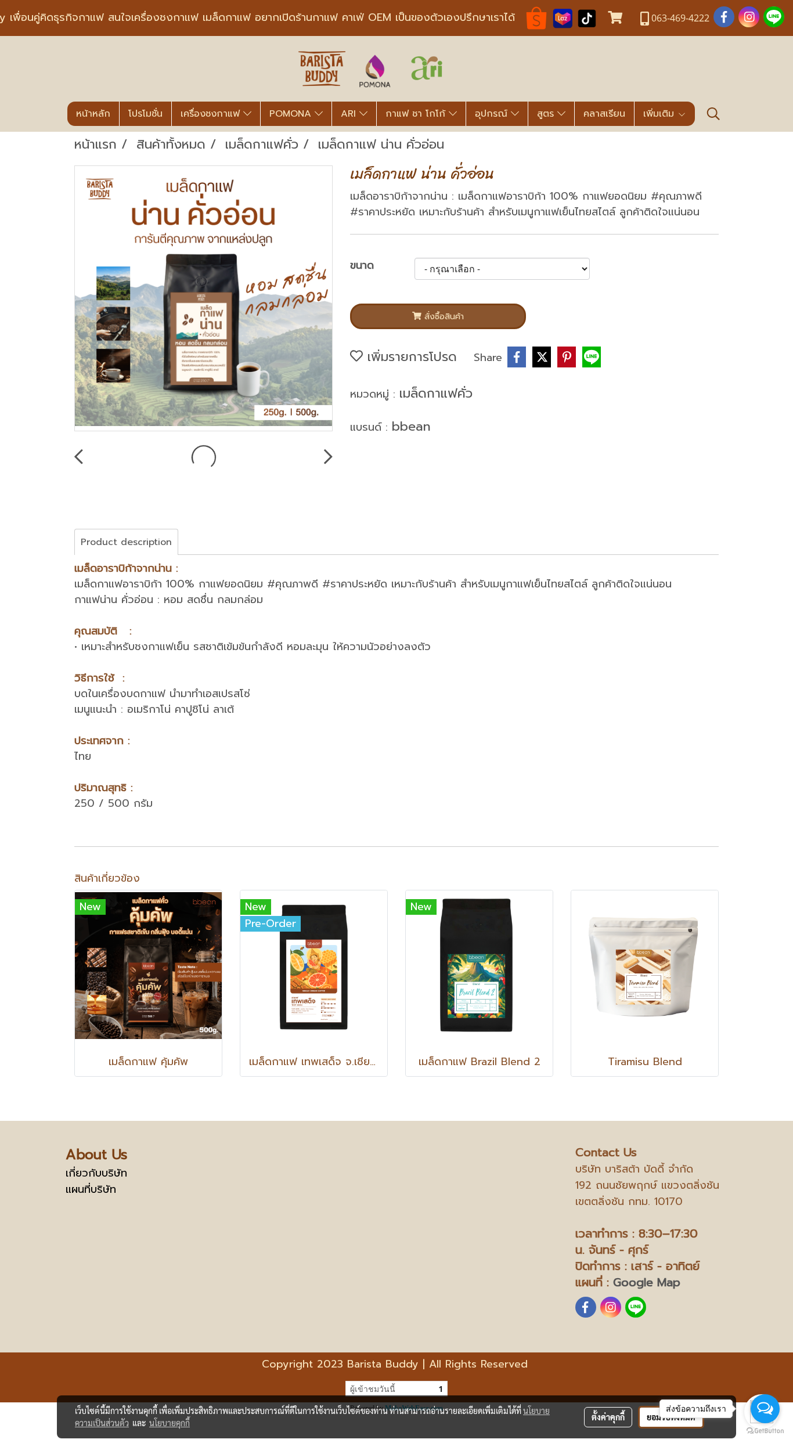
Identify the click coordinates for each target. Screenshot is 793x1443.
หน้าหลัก (93, 114)
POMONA (292, 114)
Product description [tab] (126, 542)
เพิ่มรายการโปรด (410, 356)
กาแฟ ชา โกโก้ (417, 114)
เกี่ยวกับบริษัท (96, 1173)
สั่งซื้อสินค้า (442, 317)
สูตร (547, 114)
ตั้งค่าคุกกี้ (608, 1417)
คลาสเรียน (604, 114)
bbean (411, 426)
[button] (713, 114)
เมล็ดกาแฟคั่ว (436, 393)
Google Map (646, 1282)
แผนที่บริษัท (91, 1189)
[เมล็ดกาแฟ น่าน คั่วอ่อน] (203, 299)
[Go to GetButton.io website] (765, 1431)
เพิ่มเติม (660, 114)
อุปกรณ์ (493, 114)
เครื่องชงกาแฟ (212, 114)
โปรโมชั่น (145, 114)
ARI (350, 114)
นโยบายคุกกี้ (169, 1422)
